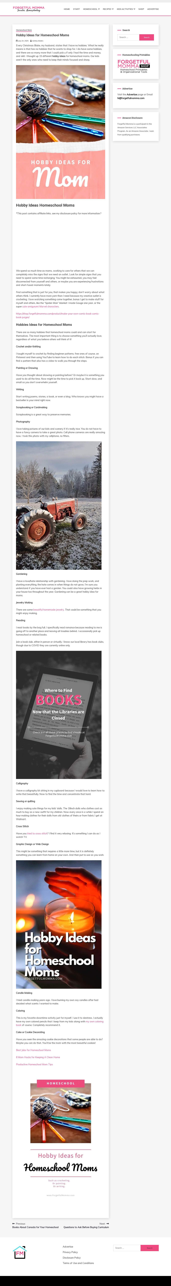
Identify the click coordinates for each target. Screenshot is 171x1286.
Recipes (107, 9)
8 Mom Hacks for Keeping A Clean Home (38, 1057)
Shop (141, 9)
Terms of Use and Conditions (78, 1263)
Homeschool (90, 9)
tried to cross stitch (37, 833)
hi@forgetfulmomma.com (130, 98)
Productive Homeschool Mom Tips (34, 1064)
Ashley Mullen (37, 41)
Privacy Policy (70, 1252)
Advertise (153, 9)
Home (67, 9)
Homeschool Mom (24, 30)
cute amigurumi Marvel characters (40, 306)
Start (76, 9)
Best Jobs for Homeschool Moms (33, 1050)
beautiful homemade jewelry (48, 609)
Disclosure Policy (72, 1257)
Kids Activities (125, 9)
